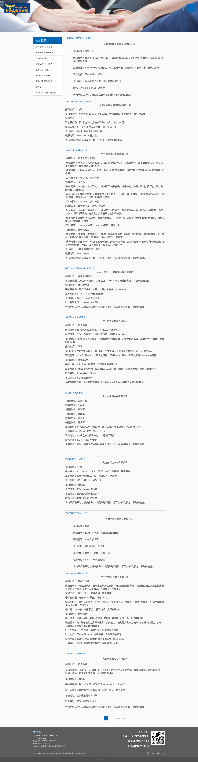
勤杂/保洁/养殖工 (43, 69)
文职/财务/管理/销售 (44, 47)
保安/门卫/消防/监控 (44, 81)
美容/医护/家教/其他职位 (46, 92)
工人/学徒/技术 (42, 58)
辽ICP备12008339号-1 (99, 759)
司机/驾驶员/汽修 (43, 75)
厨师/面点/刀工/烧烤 (44, 64)
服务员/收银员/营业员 (44, 52)
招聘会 (38, 87)
